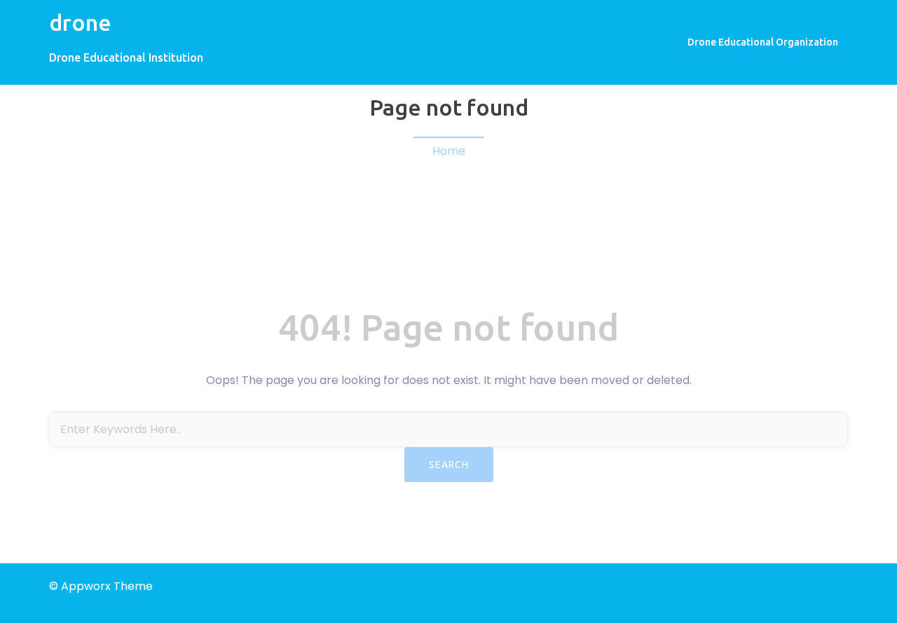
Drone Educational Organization (762, 42)
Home (448, 151)
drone (80, 22)
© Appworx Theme (101, 586)
